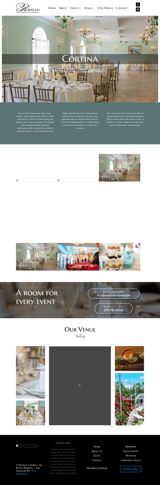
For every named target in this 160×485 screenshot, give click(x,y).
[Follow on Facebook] (138, 4)
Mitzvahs (130, 455)
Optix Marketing (26, 472)
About (63, 8)
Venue (88, 8)
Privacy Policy (130, 469)
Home (52, 8)
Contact (122, 8)
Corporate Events (131, 460)
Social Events (130, 451)
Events (74, 8)
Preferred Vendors (97, 468)
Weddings (130, 446)
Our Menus (105, 8)
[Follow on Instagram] (138, 9)
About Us (97, 451)
